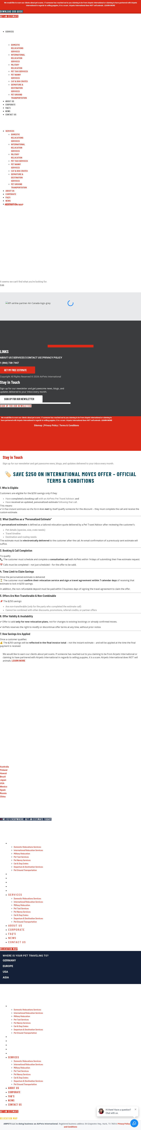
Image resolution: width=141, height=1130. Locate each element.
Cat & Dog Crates (19, 81)
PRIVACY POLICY (52, 357)
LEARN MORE (18, 660)
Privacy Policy (51, 425)
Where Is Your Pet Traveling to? (26, 955)
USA (5, 971)
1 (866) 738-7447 (9, 362)
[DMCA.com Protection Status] (14, 449)
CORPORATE (11, 104)
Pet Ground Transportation (25, 870)
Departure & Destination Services (17, 87)
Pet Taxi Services (19, 71)
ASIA (6, 977)
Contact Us (11, 114)
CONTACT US (33, 357)
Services (10, 31)
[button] (14, 117)
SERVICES (19, 357)
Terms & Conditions (69, 425)
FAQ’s (8, 108)
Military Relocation (22, 853)
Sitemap (38, 425)
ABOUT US (6, 357)
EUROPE (8, 966)
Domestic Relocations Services (17, 48)
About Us (10, 101)
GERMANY (9, 960)
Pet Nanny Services (22, 860)
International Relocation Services (18, 58)
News (8, 111)
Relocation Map (14, 204)
